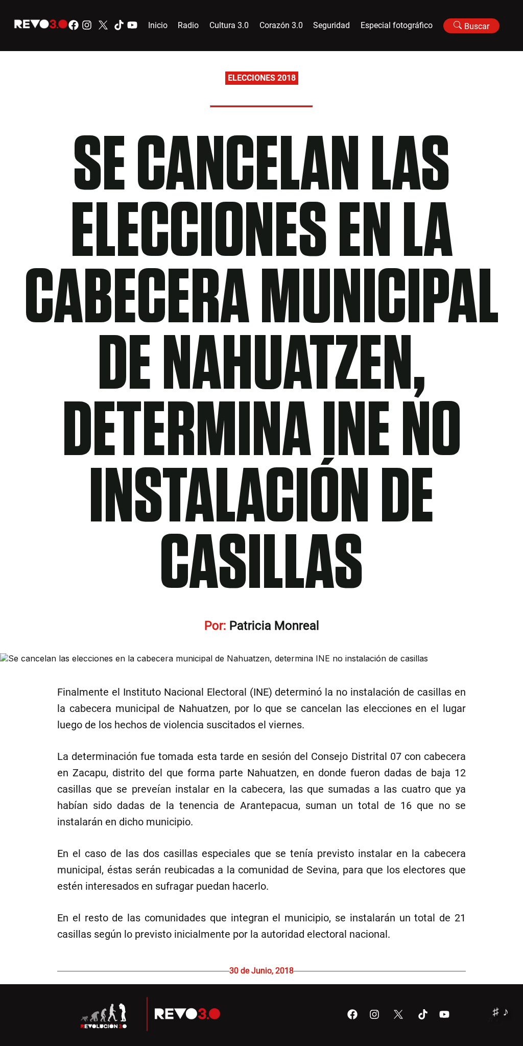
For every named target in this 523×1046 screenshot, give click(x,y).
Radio (188, 25)
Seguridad (331, 25)
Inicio (158, 25)
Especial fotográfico (397, 25)
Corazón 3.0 (281, 25)
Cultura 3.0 (229, 25)
